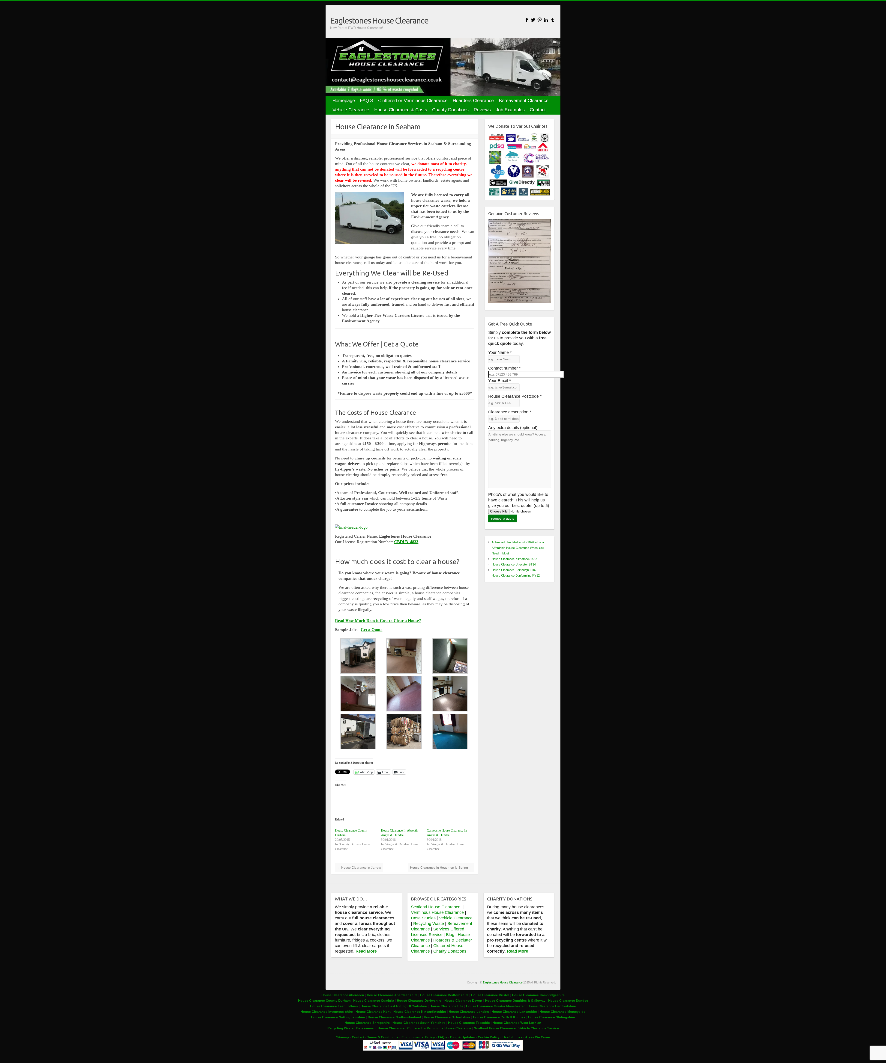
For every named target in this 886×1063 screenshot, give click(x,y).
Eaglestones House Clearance (379, 20)
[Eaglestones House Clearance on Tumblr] (552, 20)
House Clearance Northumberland (394, 1017)
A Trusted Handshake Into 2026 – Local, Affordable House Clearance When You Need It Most (518, 548)
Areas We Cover (537, 1037)
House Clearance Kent (374, 1011)
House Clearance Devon (463, 1000)
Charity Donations (450, 109)
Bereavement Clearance (523, 100)
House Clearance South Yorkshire (418, 1023)
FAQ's (442, 1037)
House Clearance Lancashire (514, 1011)
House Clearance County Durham (324, 1000)
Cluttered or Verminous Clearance (413, 100)
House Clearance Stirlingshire (551, 1017)
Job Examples (510, 109)
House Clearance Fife (447, 1006)
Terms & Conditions (382, 1037)
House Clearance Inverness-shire (327, 1011)
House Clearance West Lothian (517, 1023)
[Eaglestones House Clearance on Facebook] (527, 20)
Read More (366, 951)
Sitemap (342, 1037)
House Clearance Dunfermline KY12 (516, 575)
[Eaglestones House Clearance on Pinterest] (539, 20)
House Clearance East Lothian (334, 1006)
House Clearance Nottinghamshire (338, 1017)
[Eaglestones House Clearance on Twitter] (533, 20)
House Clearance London (469, 1011)
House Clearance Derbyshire (419, 1000)
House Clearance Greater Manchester (495, 1006)
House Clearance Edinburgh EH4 (514, 570)
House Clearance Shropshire (367, 1023)
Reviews (482, 109)
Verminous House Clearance (438, 912)
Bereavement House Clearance (380, 1028)
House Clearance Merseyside (562, 1011)
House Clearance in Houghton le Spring (441, 867)
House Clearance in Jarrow (359, 867)
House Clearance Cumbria (374, 1000)
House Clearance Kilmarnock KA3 (514, 559)
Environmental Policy (418, 1037)
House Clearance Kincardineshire (419, 1011)
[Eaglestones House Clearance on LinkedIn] (546, 20)
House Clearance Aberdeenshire (392, 995)
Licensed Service (427, 934)
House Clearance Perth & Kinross (499, 1017)
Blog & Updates (462, 1037)
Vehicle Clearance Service (538, 1028)
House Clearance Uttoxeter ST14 (514, 564)
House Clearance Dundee (568, 1000)
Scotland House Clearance (436, 907)
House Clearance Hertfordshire (551, 1006)
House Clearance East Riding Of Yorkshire (394, 1006)
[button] (358, 656)
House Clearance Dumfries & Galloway (515, 1000)
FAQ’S (366, 100)
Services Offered (448, 929)
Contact (538, 109)
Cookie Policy (489, 1037)
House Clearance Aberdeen (342, 995)
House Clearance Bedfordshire (444, 995)
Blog (450, 934)
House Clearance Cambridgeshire (538, 995)
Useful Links (512, 1037)
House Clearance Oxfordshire (447, 1017)
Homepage (343, 100)
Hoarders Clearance (473, 100)
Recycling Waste (429, 923)
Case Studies (423, 918)
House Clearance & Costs (400, 109)
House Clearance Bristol (490, 995)
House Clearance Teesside (469, 1023)
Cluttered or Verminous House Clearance (439, 1028)
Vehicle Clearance (350, 109)
